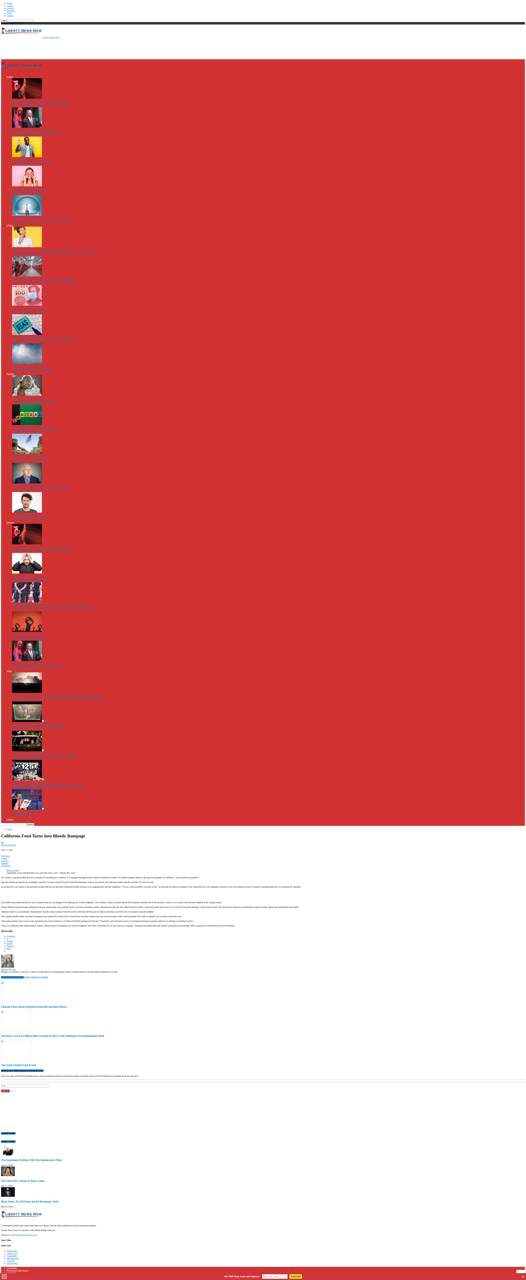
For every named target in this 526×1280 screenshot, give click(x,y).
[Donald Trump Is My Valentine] (27, 185)
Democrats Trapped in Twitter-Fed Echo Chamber (40, 220)
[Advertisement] (51, 49)
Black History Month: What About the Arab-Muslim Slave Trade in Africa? (54, 251)
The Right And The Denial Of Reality (33, 400)
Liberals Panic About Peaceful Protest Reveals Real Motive (34, 1006)
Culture (10, 6)
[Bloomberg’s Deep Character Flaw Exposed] (27, 127)
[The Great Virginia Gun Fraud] (16, 1060)
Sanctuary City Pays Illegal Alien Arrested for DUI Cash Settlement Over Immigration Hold (52, 1035)
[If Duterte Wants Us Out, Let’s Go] (27, 156)
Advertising (12, 1268)
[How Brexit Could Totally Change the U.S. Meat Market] (27, 276)
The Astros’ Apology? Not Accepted (32, 368)
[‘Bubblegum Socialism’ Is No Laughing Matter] (30, 721)
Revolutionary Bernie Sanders (29, 636)
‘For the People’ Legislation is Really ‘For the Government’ (45, 755)
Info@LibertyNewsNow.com (24, 1235)
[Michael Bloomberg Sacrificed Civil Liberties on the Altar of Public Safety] (27, 602)
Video (9, 13)
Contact (10, 16)
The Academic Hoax (23, 814)
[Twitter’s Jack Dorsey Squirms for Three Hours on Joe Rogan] (30, 780)
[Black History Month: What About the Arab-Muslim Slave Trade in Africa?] (27, 246)
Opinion (10, 8)
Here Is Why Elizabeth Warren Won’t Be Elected (39, 487)
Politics (10, 3)
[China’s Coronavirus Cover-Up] (27, 305)
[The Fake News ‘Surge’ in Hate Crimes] (8, 1175)
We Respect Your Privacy (18, 1270)
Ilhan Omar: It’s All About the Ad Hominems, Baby (30, 1201)
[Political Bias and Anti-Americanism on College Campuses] (27, 334)
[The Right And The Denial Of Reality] (27, 395)
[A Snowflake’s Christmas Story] (27, 512)
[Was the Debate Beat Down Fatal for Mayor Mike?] (27, 98)
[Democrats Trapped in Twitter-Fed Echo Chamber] (27, 215)
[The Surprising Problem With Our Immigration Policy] (8, 1155)
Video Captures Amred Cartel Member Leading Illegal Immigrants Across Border (58, 697)
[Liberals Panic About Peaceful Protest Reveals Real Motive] (16, 1001)
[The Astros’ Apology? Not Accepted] (27, 363)
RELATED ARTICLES (12, 977)
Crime (9, 829)
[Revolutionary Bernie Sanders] (27, 631)
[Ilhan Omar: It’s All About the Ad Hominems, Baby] (8, 1196)
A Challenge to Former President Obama (35, 429)
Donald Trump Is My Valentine (29, 190)
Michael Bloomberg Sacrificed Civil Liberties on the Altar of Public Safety (53, 607)
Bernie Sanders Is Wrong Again (30, 578)
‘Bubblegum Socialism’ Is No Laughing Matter (38, 726)
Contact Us (11, 1273)
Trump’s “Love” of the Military (30, 458)
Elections (11, 11)
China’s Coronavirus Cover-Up (29, 310)
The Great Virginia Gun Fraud (18, 1064)
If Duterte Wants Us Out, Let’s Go (31, 161)
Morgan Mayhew (8, 845)
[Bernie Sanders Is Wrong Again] (27, 573)
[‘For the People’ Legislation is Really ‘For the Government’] (30, 750)
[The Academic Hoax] (30, 809)
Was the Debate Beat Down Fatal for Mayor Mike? (40, 103)
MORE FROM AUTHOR (36, 977)
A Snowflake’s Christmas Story (29, 517)
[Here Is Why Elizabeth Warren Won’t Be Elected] (27, 483)
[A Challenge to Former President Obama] (27, 424)
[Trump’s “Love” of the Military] (27, 453)
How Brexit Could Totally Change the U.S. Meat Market (44, 280)
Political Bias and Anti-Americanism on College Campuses (44, 339)
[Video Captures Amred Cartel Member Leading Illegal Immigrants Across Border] (27, 692)
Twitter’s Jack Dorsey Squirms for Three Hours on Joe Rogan (47, 785)
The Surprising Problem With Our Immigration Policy (31, 1159)
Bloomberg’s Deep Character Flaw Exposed (36, 132)
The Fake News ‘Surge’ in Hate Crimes (23, 1180)
